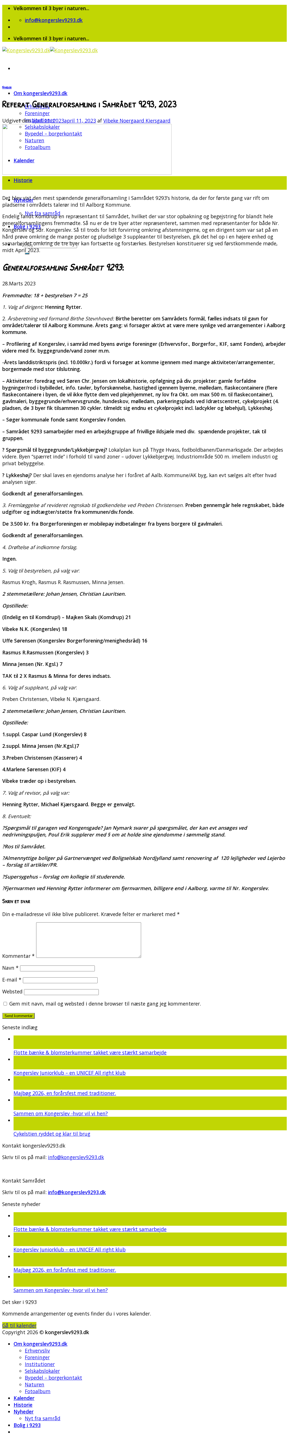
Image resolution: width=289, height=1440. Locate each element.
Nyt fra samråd (42, 1418)
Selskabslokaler (42, 1370)
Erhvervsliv (37, 1350)
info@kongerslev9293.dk (76, 1157)
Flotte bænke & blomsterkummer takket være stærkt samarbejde (90, 1052)
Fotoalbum (38, 1391)
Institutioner (40, 1364)
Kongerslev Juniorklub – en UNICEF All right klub (70, 1072)
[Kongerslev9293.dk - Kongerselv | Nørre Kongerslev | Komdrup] (50, 50)
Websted (12, 991)
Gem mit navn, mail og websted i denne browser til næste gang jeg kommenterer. (105, 1003)
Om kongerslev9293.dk (40, 93)
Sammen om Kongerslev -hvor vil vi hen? (61, 1113)
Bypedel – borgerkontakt (53, 1377)
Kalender (24, 1398)
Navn (10, 967)
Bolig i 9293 (27, 1425)
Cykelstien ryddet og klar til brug (52, 1133)
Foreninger (37, 113)
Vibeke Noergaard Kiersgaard (136, 120)
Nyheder (7, 87)
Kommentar (18, 955)
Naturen (34, 1384)
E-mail (11, 979)
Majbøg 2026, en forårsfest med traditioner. (65, 1093)
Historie (23, 180)
